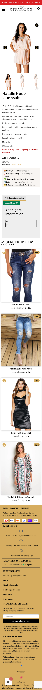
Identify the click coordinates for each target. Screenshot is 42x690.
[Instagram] (21, 677)
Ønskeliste (7, 594)
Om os (6, 580)
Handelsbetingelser (11, 585)
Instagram (21, 682)
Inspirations (8, 599)
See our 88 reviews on (13, 564)
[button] (5, 47)
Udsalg (19, 164)
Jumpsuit (13, 164)
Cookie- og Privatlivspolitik (14, 576)
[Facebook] (21, 667)
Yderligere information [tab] (14, 198)
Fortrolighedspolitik (11, 590)
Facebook (21, 672)
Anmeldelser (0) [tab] (11, 203)
